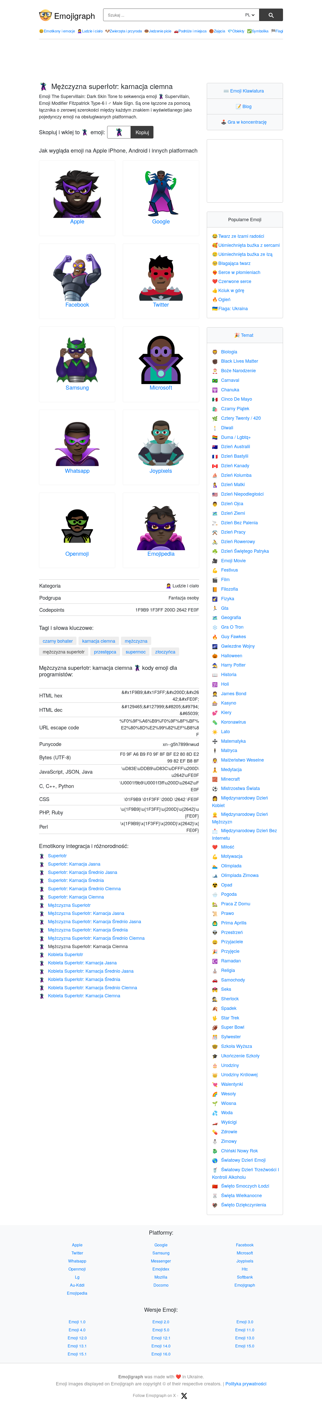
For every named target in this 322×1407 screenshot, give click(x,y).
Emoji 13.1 (77, 1346)
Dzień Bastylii (230, 455)
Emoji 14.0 (161, 1346)
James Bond (229, 693)
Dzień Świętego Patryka (240, 550)
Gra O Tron (228, 626)
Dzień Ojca (227, 503)
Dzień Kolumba (232, 475)
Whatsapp (77, 470)
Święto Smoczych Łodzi (240, 1185)
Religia (223, 970)
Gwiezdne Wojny (233, 645)
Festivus (225, 569)
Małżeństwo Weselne (238, 759)
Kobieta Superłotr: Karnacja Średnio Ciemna (88, 987)
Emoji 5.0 (160, 1330)
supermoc (136, 651)
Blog (245, 106)
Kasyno (224, 702)
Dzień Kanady (230, 465)
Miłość (223, 846)
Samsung (77, 387)
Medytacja (227, 769)
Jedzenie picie (157, 30)
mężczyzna (136, 640)
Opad (222, 884)
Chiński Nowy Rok (235, 1150)
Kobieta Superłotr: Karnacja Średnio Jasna (86, 970)
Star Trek (225, 1017)
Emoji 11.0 (244, 1330)
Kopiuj (142, 131)
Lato (221, 731)
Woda (222, 1112)
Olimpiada (227, 865)
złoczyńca (165, 651)
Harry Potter (229, 664)
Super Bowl (228, 1026)
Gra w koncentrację (245, 121)
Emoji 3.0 (244, 1322)
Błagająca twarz (231, 263)
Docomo (161, 1285)
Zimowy (224, 1141)
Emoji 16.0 (161, 1354)
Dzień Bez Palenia (235, 522)
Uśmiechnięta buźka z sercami (246, 245)
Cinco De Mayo (232, 398)
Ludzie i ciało (90, 30)
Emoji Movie (229, 560)
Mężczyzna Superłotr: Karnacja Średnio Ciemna (92, 937)
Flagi (277, 30)
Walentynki (227, 1084)
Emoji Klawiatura (245, 90)
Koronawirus (229, 721)
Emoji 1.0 (77, 1322)
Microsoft (161, 387)
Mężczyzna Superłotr (65, 905)
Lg (77, 1277)
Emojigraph (74, 15)
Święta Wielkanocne (237, 1195)
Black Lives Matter (235, 360)
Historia (224, 674)
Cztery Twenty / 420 (236, 417)
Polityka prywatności (245, 1383)
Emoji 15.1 (77, 1354)
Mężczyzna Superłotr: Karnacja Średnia (83, 929)
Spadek (224, 1008)
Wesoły (224, 1093)
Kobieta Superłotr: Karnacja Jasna (78, 962)
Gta (220, 607)
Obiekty (236, 30)
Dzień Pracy (229, 531)
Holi (220, 683)
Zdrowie (224, 1131)
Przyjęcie (225, 951)
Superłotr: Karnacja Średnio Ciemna (80, 888)
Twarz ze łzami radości (238, 235)
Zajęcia (217, 30)
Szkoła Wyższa (232, 1046)
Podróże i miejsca (190, 30)
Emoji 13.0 (244, 1338)
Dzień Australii (231, 446)
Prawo (223, 913)
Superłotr (53, 855)
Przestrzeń (227, 932)
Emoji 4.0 (77, 1330)
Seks (221, 989)
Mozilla (160, 1277)
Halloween (227, 655)
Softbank (245, 1277)
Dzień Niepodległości (238, 493)
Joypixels (161, 470)
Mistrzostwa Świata (236, 788)
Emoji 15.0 (244, 1346)
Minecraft (226, 778)
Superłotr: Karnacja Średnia (71, 880)
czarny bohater (58, 640)
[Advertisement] (161, 61)
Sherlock (225, 998)
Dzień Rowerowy (233, 541)
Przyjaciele (227, 941)
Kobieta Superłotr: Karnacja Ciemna (79, 995)
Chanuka (225, 389)
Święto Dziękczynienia (239, 1204)
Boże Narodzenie (234, 370)
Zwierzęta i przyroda (123, 30)
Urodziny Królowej (235, 1074)
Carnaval (225, 380)
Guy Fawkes (229, 636)
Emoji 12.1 (161, 1338)
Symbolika (257, 30)
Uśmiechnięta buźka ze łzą (242, 254)
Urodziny (225, 1065)
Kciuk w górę (228, 290)
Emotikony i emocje (57, 30)
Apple (77, 221)
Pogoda (224, 893)
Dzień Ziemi (228, 512)
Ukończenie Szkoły (236, 1055)
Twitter (161, 304)
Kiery (221, 712)
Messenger (161, 1261)
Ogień (221, 299)
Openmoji (77, 553)
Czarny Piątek (230, 408)
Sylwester (226, 1036)
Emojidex (160, 1269)
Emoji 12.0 (77, 1338)
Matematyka (229, 740)
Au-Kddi (77, 1285)
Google (161, 221)
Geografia (226, 617)
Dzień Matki (228, 484)
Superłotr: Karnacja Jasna (69, 863)
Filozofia (225, 588)
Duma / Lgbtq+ (231, 437)
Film (221, 579)
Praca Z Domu (231, 903)
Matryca (224, 750)
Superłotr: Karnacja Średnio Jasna (78, 872)
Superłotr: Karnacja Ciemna (71, 896)
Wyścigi (224, 1121)
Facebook (77, 304)
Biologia (224, 351)
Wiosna (224, 1103)
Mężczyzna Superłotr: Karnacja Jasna (81, 913)
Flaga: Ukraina (230, 308)
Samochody (228, 979)
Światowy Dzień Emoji (239, 1159)
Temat (244, 335)
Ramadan (226, 960)
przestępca (105, 651)
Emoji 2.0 (160, 1322)
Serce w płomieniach (236, 272)
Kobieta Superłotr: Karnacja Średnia (79, 979)
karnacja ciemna (98, 640)
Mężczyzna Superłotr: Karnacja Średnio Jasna (90, 921)
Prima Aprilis (229, 922)
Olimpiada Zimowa (235, 875)
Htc (245, 1269)
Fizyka (223, 598)
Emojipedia (161, 553)
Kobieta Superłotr (61, 954)
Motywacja (227, 856)
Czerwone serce (232, 281)
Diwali (222, 427)
